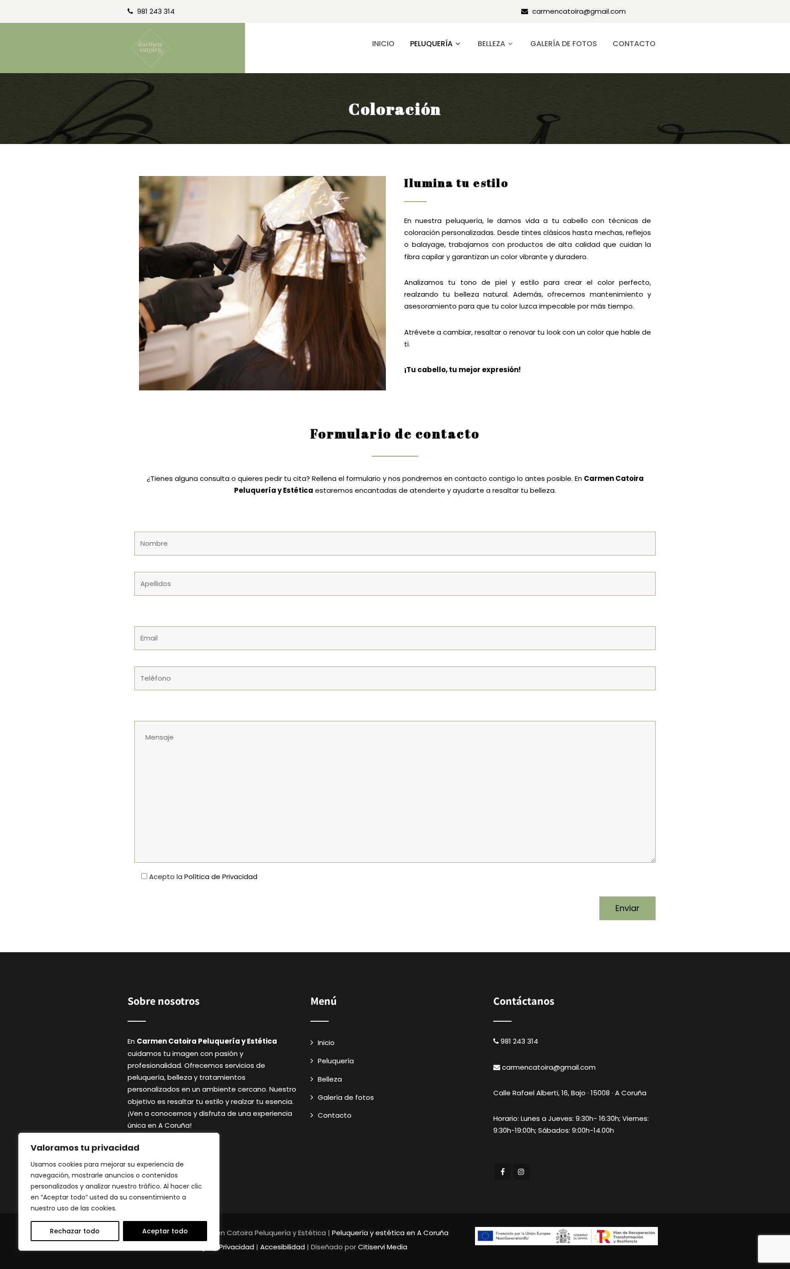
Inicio (383, 43)
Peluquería (431, 43)
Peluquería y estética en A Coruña (390, 1232)
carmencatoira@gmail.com (579, 11)
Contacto (634, 43)
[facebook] (503, 1172)
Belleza (491, 43)
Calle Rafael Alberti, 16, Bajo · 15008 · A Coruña (569, 1093)
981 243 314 (156, 11)
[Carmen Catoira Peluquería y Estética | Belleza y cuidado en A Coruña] (186, 48)
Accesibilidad (282, 1247)
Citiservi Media (382, 1247)
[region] (118, 1192)
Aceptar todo (165, 1231)
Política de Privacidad (220, 876)
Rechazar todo (75, 1231)
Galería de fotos (563, 43)
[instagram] (521, 1172)
